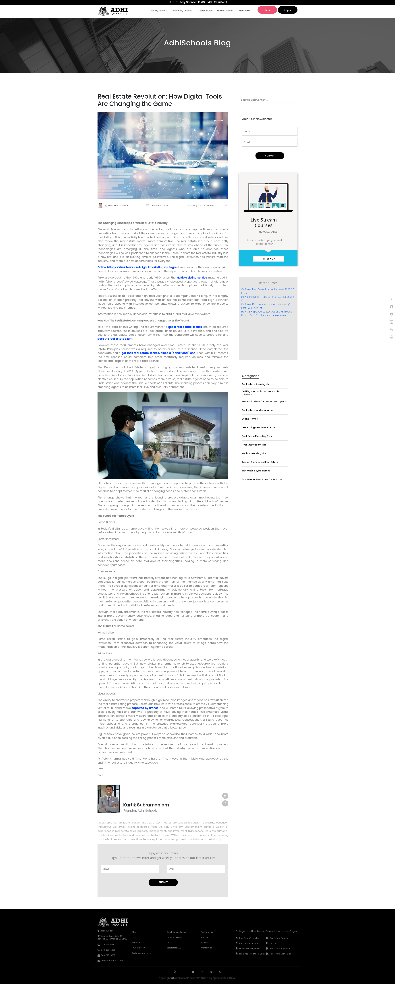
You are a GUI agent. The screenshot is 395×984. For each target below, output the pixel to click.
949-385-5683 (108, 950)
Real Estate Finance (248, 943)
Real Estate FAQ (174, 947)
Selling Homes (250, 418)
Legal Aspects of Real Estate (252, 953)
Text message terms (141, 953)
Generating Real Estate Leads (258, 427)
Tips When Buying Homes (256, 470)
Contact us (206, 947)
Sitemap (205, 942)
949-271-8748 (107, 944)
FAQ (168, 942)
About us (205, 937)
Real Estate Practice (279, 938)
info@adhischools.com (112, 960)
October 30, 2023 (159, 205)
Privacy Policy (138, 947)
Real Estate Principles (249, 938)
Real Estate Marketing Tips (257, 436)
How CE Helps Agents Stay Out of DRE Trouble (266, 311)
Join (267, 10)
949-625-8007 (108, 955)
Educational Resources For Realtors (262, 479)
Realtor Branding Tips (254, 453)
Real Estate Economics (280, 953)
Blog (134, 932)
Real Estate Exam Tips (254, 444)
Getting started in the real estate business (260, 393)
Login (287, 10)
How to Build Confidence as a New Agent (264, 315)
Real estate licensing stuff (256, 384)
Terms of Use (138, 942)
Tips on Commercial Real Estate (260, 462)
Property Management (249, 948)
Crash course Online (176, 932)
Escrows (274, 943)
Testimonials (207, 932)
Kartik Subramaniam (118, 205)
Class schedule (174, 937)
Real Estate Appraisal (280, 948)
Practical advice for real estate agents (264, 401)
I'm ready (268, 258)
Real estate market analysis (258, 410)
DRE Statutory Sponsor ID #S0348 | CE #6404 (197, 2)
